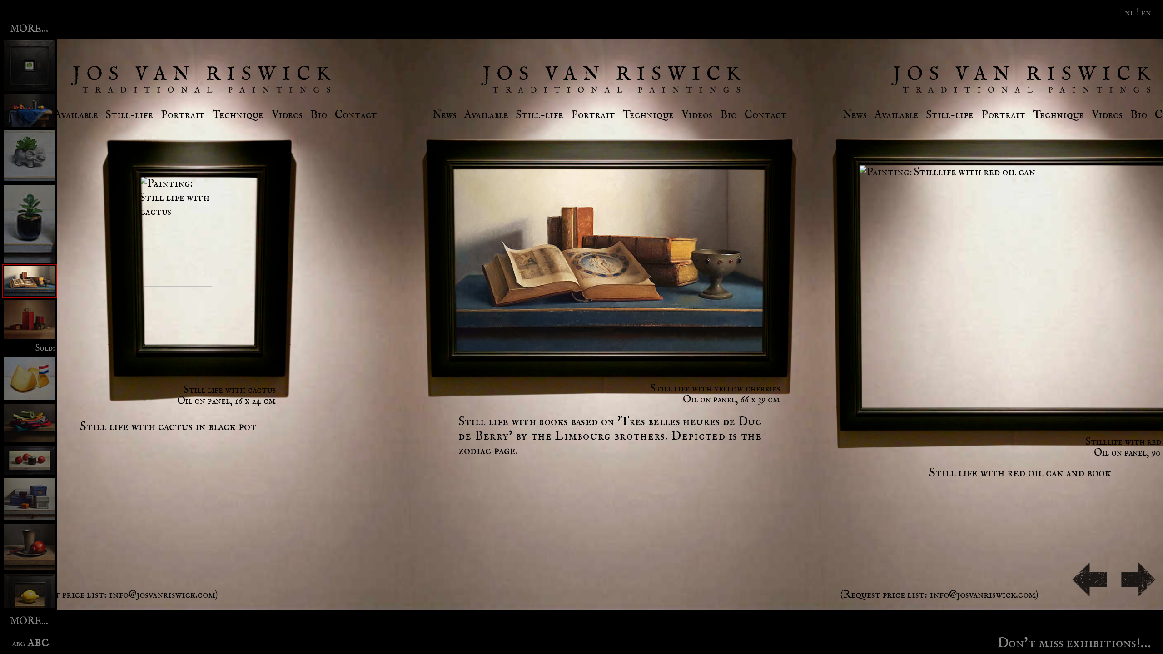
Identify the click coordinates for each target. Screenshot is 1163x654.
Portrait (183, 115)
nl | (1133, 12)
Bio (318, 115)
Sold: (45, 348)
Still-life (129, 115)
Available (76, 115)
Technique (238, 115)
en (1146, 12)
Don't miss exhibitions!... (1074, 641)
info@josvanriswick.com (162, 594)
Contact (356, 115)
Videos (287, 115)
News (444, 115)
